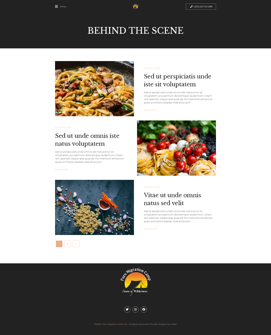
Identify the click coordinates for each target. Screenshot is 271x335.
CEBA (174, 324)
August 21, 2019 (152, 68)
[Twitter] (127, 309)
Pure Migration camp (112, 324)
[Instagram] (135, 309)
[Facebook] (144, 309)
